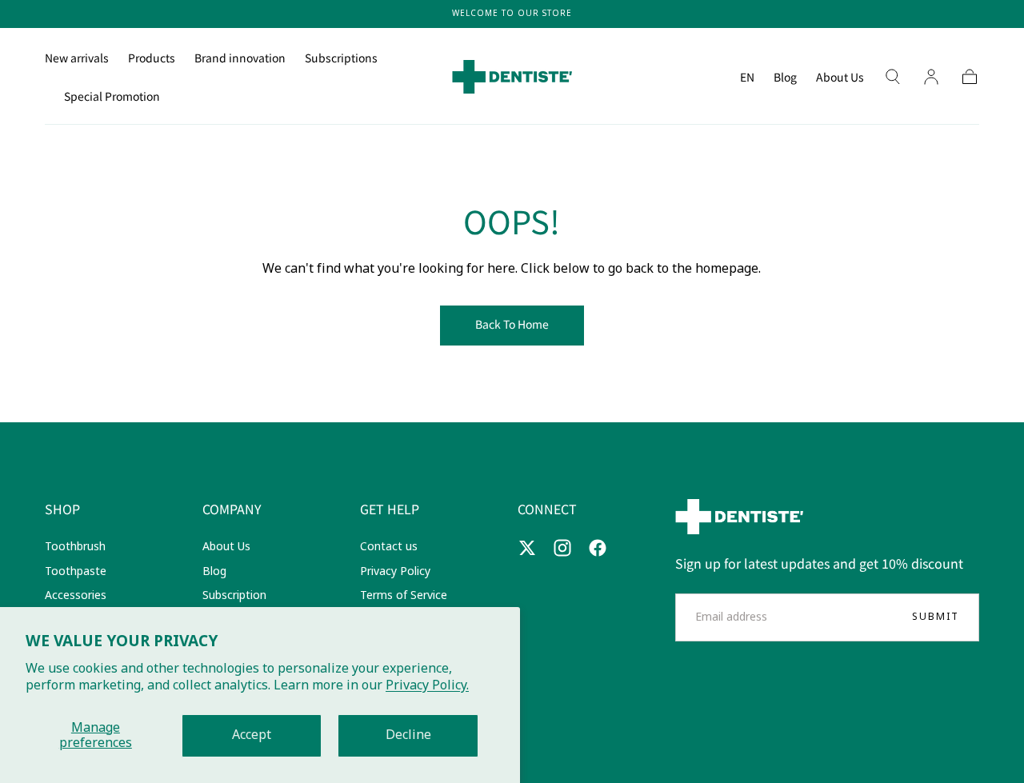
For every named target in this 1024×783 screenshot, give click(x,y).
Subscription (234, 595)
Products (151, 58)
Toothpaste (75, 571)
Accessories (75, 595)
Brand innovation (240, 58)
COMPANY (232, 508)
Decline (408, 735)
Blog (785, 77)
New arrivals (77, 58)
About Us (840, 77)
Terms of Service (403, 595)
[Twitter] (527, 547)
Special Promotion (112, 97)
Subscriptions (341, 58)
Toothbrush (75, 546)
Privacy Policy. (427, 685)
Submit (935, 616)
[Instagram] (562, 547)
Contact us (389, 546)
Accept (251, 735)
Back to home (512, 324)
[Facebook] (597, 547)
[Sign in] (931, 76)
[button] (747, 79)
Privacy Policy (395, 571)
